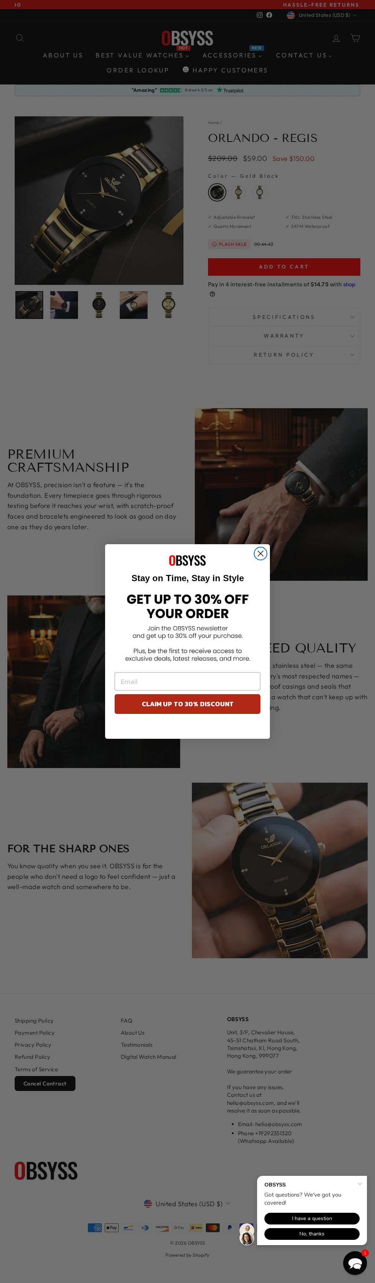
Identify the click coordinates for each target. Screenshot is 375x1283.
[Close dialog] (260, 553)
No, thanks (187, 728)
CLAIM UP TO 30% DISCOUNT (188, 704)
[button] (355, 1263)
